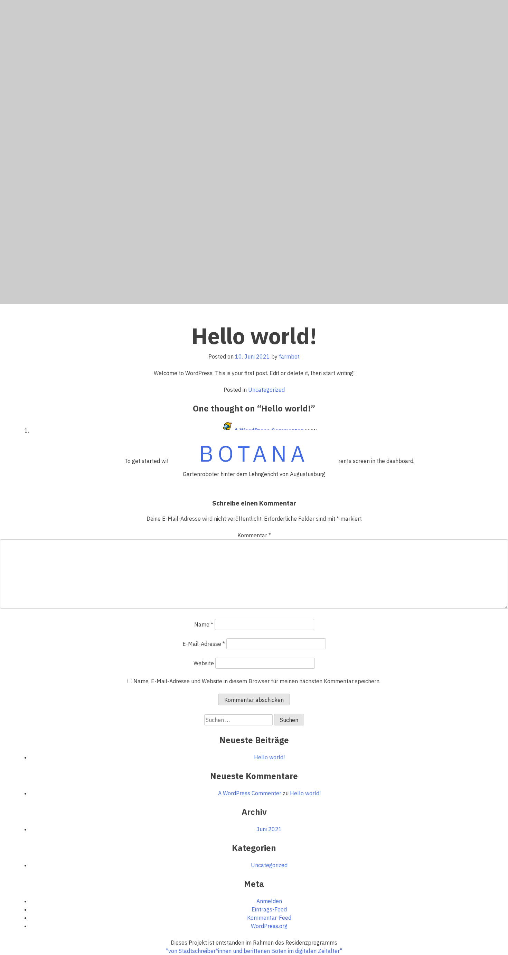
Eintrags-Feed (269, 909)
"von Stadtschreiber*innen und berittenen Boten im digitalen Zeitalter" (254, 950)
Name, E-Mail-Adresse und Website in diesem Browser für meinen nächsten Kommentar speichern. (256, 681)
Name (203, 624)
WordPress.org (269, 925)
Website (204, 663)
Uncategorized (266, 389)
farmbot (289, 356)
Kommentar (254, 535)
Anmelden (269, 901)
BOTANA (254, 453)
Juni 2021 (269, 829)
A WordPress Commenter (249, 793)
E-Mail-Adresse (203, 643)
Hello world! (269, 757)
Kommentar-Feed (269, 917)
